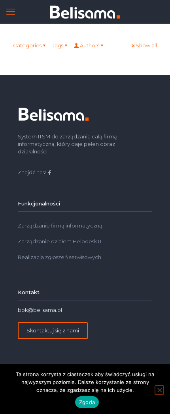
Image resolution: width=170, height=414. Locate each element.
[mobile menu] (10, 12)
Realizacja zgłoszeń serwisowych (60, 257)
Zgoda (87, 402)
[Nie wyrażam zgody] (159, 390)
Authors (89, 45)
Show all (146, 45)
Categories (27, 45)
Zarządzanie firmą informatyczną (60, 225)
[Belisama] (85, 12)
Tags (57, 45)
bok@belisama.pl (40, 310)
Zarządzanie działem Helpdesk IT (60, 241)
